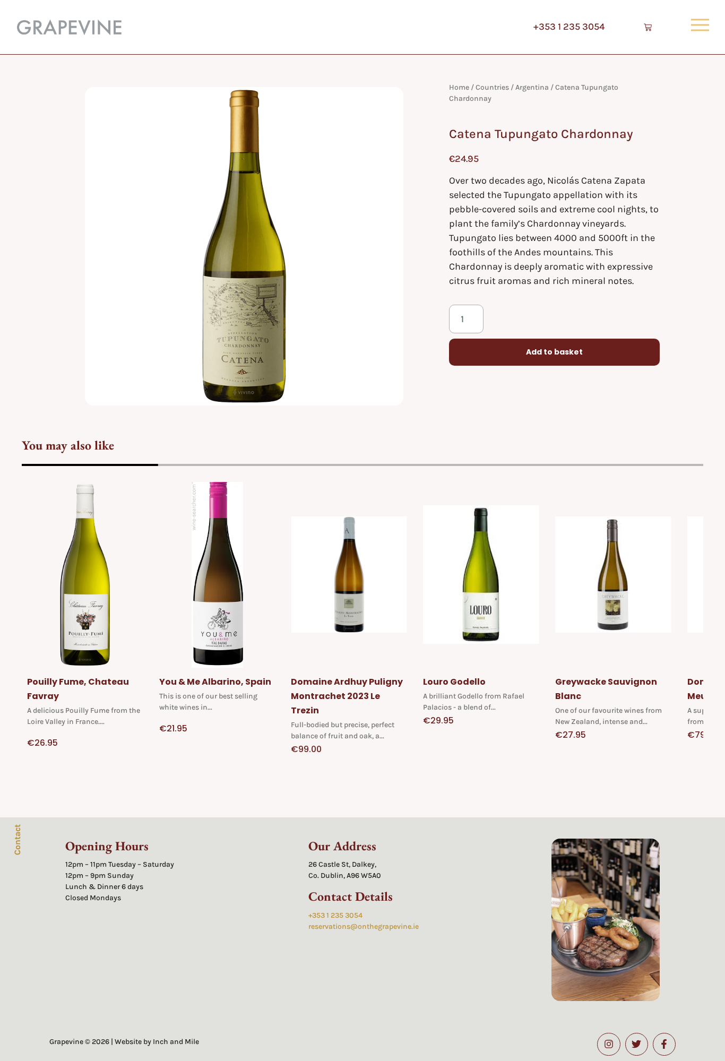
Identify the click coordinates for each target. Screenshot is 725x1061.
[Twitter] (636, 1044)
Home (459, 87)
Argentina (532, 87)
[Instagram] (608, 1044)
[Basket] (647, 27)
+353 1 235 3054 (569, 26)
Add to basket (554, 352)
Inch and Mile (176, 1041)
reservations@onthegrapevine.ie (363, 926)
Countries (492, 87)
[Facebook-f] (664, 1044)
